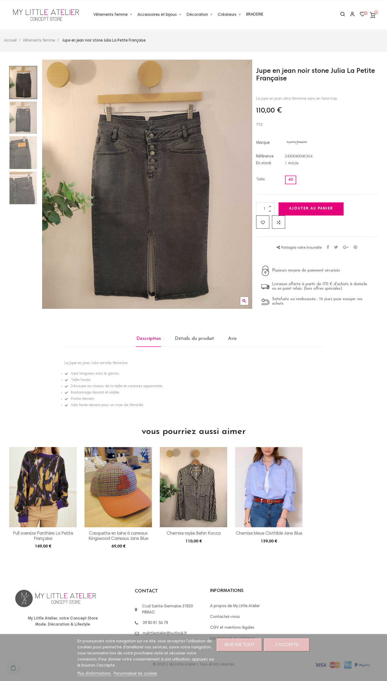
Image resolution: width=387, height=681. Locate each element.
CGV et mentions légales (232, 628)
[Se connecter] (350, 15)
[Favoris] (362, 15)
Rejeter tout (240, 645)
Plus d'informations (94, 674)
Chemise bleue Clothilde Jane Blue (269, 533)
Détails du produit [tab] (194, 338)
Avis (232, 338)
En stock (263, 163)
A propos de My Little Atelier (235, 606)
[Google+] (346, 248)
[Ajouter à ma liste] (262, 222)
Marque (263, 143)
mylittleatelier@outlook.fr (165, 634)
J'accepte (287, 645)
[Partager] (328, 248)
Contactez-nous (225, 617)
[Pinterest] (355, 248)
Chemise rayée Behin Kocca (194, 533)
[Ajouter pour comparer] (278, 222)
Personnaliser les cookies (135, 674)
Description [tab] (148, 338)
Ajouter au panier (311, 209)
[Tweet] (336, 248)
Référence (265, 156)
